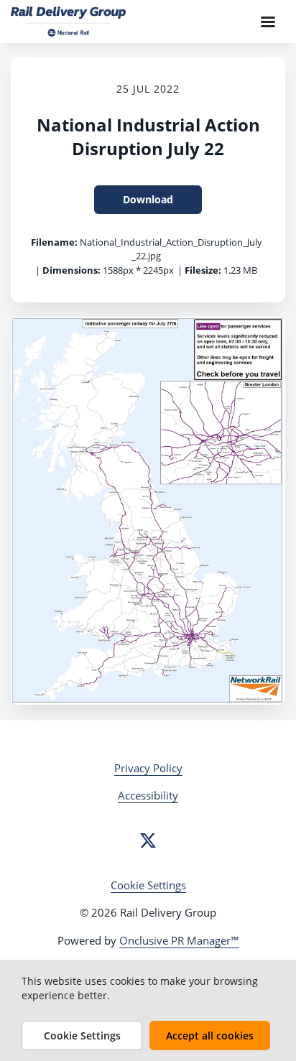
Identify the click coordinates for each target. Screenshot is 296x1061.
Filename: (54, 242)
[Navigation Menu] (268, 21)
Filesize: (203, 270)
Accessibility (148, 795)
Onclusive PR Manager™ (179, 940)
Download (148, 199)
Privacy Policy (148, 768)
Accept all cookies (210, 1035)
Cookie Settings (148, 885)
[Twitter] (148, 840)
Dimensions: (71, 270)
